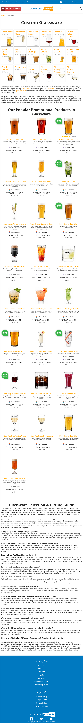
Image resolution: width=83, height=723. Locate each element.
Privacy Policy (41, 703)
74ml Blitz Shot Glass (68, 394)
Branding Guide (41, 684)
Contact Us (41, 668)
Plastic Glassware (58, 50)
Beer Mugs (51, 89)
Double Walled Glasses (70, 34)
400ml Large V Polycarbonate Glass (42, 309)
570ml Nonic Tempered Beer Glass (15, 351)
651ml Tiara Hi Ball (41, 266)
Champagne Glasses (20, 33)
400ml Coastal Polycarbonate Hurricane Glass (68, 309)
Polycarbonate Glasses (73, 50)
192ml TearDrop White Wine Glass (15, 436)
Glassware (10, 15)
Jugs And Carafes (44, 50)
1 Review (73, 136)
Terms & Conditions (41, 706)
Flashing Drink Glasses (5, 51)
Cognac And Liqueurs (46, 33)
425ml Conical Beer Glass (68, 139)
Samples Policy (41, 700)
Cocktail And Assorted (33, 33)
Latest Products (19, 2)
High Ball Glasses (19, 50)
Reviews (41, 678)
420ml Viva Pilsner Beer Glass (14, 182)
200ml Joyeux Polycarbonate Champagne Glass (15, 224)
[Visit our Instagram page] (52, 719)
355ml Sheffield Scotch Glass (14, 309)
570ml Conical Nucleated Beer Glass (42, 224)
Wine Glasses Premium (57, 69)
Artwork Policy (41, 696)
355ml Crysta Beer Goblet (41, 182)
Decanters (58, 32)
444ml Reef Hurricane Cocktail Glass (42, 351)
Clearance (11, 2)
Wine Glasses (31, 68)
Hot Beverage (32, 50)
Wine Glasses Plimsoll (44, 69)
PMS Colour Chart (41, 681)
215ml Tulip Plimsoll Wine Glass (14, 394)
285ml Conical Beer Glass (41, 139)
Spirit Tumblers (20, 91)
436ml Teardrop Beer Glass (14, 266)
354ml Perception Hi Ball (68, 351)
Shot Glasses (20, 67)
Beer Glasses (7, 32)
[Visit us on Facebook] (31, 719)
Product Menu (13, 8)
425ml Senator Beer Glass (68, 224)
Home (3, 15)
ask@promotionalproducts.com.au (72, 2)
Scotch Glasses (5, 68)
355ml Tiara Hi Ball (68, 182)
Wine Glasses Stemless (70, 69)
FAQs (41, 675)
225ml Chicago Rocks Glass (68, 266)
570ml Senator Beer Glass (68, 436)
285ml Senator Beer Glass (14, 139)
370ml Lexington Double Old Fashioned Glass (42, 394)
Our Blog (41, 672)
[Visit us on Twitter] (41, 719)
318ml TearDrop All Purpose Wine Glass (42, 436)
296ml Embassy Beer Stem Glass (15, 478)
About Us (4, 2)
